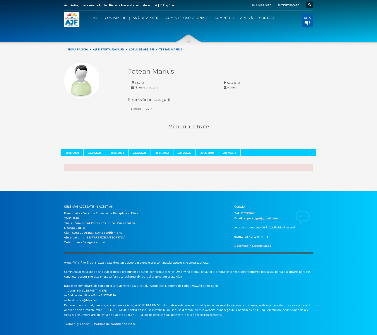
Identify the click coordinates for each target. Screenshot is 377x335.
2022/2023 (139, 153)
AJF (96, 18)
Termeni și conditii (77, 324)
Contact (266, 18)
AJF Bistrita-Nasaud (108, 49)
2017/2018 (229, 153)
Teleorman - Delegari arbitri (84, 242)
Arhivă (246, 18)
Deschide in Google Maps (252, 246)
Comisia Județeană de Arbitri (132, 18)
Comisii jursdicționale (187, 18)
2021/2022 (162, 153)
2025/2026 (72, 153)
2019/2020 (184, 153)
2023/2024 (117, 153)
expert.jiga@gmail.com (260, 218)
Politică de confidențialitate (115, 324)
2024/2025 (94, 153)
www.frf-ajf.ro (75, 262)
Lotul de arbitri (141, 49)
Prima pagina (77, 49)
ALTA (307, 20)
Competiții (224, 18)
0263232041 (248, 213)
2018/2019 (207, 153)
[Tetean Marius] (82, 80)
